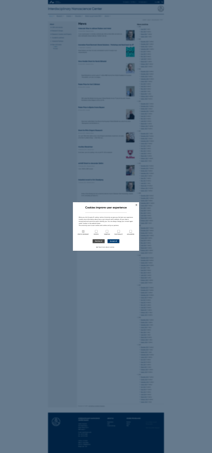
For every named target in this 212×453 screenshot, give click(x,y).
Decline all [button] (98, 241)
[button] (106, 247)
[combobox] (136, 205)
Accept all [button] (113, 241)
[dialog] (106, 226)
